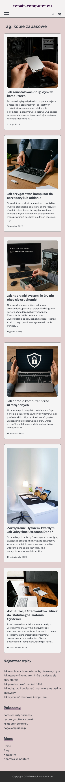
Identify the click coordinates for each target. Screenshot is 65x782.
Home (7, 745)
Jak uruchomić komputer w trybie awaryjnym (32, 671)
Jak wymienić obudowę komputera (25, 697)
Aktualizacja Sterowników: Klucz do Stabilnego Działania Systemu (32, 615)
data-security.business (18, 715)
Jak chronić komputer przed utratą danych (28, 403)
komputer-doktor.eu (16, 723)
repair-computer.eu (32, 5)
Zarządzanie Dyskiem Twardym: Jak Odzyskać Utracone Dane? (31, 530)
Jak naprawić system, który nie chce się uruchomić (30, 297)
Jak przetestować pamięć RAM (23, 684)
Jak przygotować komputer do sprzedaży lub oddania (30, 196)
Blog (6, 750)
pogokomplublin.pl (15, 727)
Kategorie (10, 754)
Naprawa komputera (16, 758)
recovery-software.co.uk (18, 719)
